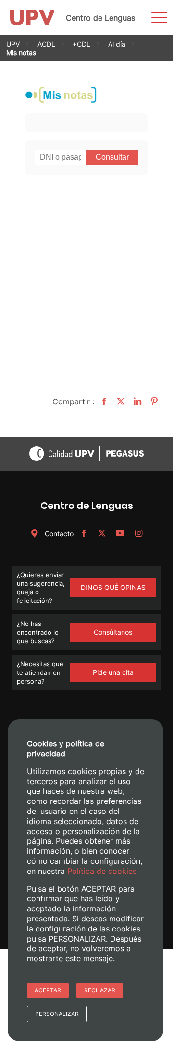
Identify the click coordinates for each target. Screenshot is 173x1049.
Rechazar (99, 990)
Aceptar (48, 990)
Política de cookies (101, 871)
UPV (13, 44)
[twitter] (102, 534)
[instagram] (138, 534)
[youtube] (120, 534)
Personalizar (57, 1013)
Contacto (58, 534)
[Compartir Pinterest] (153, 401)
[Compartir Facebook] (102, 401)
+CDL (81, 44)
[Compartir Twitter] (119, 401)
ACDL (46, 44)
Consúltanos (113, 632)
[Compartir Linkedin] (136, 401)
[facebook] (83, 534)
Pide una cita (113, 672)
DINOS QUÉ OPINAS (113, 587)
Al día (116, 44)
